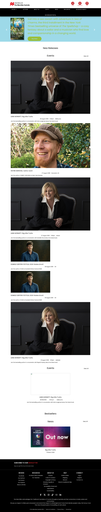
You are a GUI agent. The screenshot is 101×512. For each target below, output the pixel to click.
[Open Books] (16, 9)
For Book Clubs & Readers (36, 475)
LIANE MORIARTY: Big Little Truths (50, 397)
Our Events (21, 480)
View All (86, 56)
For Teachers (36, 477)
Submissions (50, 488)
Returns (65, 480)
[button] (6, 29)
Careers (50, 475)
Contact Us (79, 480)
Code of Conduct (50, 477)
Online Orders (65, 475)
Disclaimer (68, 509)
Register (79, 477)
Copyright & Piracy (50, 480)
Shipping (65, 477)
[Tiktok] (52, 495)
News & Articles (21, 485)
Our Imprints (21, 482)
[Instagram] (48, 495)
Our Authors (21, 478)
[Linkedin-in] (60, 495)
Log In (79, 475)
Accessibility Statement (50, 486)
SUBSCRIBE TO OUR (26, 463)
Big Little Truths (50, 450)
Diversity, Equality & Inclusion (48, 483)
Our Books (21, 476)
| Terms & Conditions (50, 509)
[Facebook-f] (41, 495)
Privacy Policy (60, 509)
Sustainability (50, 491)
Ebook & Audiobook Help (65, 482)
